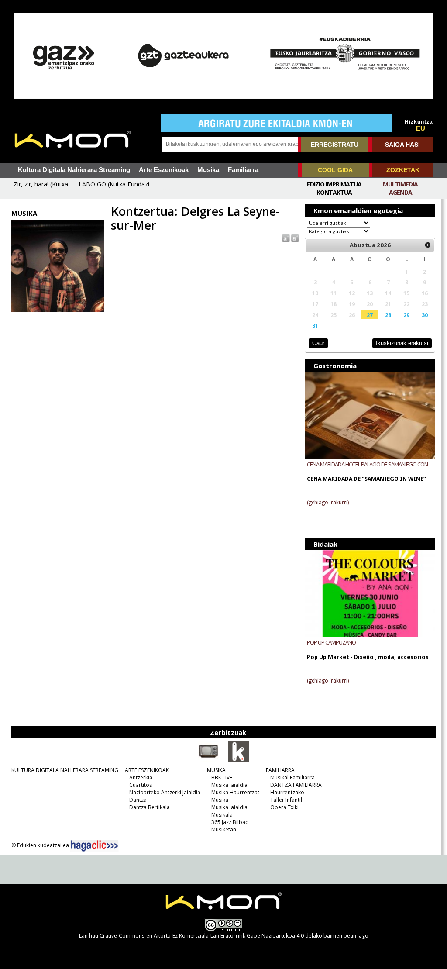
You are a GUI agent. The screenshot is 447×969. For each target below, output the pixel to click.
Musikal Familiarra (292, 777)
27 (370, 314)
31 (315, 325)
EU (420, 128)
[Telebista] (208, 760)
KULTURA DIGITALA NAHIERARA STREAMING (64, 770)
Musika (208, 169)
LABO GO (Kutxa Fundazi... (116, 184)
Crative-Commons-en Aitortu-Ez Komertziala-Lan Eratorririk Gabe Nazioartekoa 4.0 (202, 935)
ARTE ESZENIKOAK (147, 770)
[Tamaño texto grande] (294, 237)
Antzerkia (140, 777)
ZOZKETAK (402, 169)
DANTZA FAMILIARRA (296, 785)
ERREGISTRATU (334, 144)
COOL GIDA (335, 169)
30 (425, 314)
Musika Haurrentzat (235, 792)
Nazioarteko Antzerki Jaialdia (164, 792)
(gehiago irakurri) (328, 503)
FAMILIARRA (280, 770)
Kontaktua (334, 192)
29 (406, 314)
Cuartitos (140, 785)
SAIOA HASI (402, 144)
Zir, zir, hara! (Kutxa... (43, 184)
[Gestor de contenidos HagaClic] (94, 846)
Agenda (400, 192)
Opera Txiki (284, 807)
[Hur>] (428, 245)
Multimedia (400, 184)
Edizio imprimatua (334, 184)
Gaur (318, 343)
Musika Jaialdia (229, 785)
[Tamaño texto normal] (285, 237)
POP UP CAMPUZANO (331, 642)
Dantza (138, 799)
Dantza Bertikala (149, 807)
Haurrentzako (287, 792)
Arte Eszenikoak (164, 169)
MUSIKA (216, 770)
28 (388, 314)
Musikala (222, 814)
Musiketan (223, 829)
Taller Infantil (286, 799)
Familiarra (243, 169)
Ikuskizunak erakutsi (402, 343)
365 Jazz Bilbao (230, 822)
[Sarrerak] (238, 760)
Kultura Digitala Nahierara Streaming (74, 169)
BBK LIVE (221, 777)
